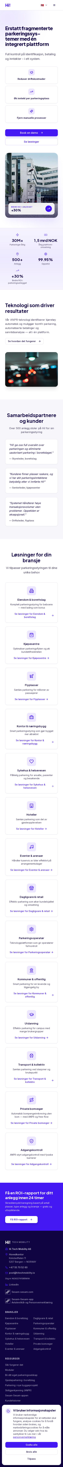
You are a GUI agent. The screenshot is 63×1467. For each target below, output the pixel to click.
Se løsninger (31, 141)
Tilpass (31, 1458)
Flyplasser (10, 1328)
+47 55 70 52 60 (18, 1267)
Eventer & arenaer (15, 1349)
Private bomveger (43, 1343)
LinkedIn (14, 1284)
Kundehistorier (13, 1400)
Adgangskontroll (42, 1349)
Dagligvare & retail (43, 1318)
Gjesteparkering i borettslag (20, 1380)
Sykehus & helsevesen (17, 1338)
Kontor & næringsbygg (17, 1333)
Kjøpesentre (11, 1323)
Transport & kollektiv (44, 1338)
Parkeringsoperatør (43, 1323)
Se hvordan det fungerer (22, 341)
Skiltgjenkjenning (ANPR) (18, 1390)
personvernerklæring (24, 1437)
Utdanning (38, 1333)
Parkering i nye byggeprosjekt (21, 1385)
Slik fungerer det (14, 1364)
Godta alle (31, 1444)
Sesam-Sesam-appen (16, 1395)
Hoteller (9, 1343)
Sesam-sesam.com (22, 1292)
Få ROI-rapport (18, 1219)
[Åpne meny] (54, 5)
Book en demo (29, 132)
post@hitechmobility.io (22, 1272)
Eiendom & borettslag (16, 1318)
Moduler (9, 1370)
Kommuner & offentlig (44, 1328)
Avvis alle (31, 1451)
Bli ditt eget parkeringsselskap (21, 1375)
